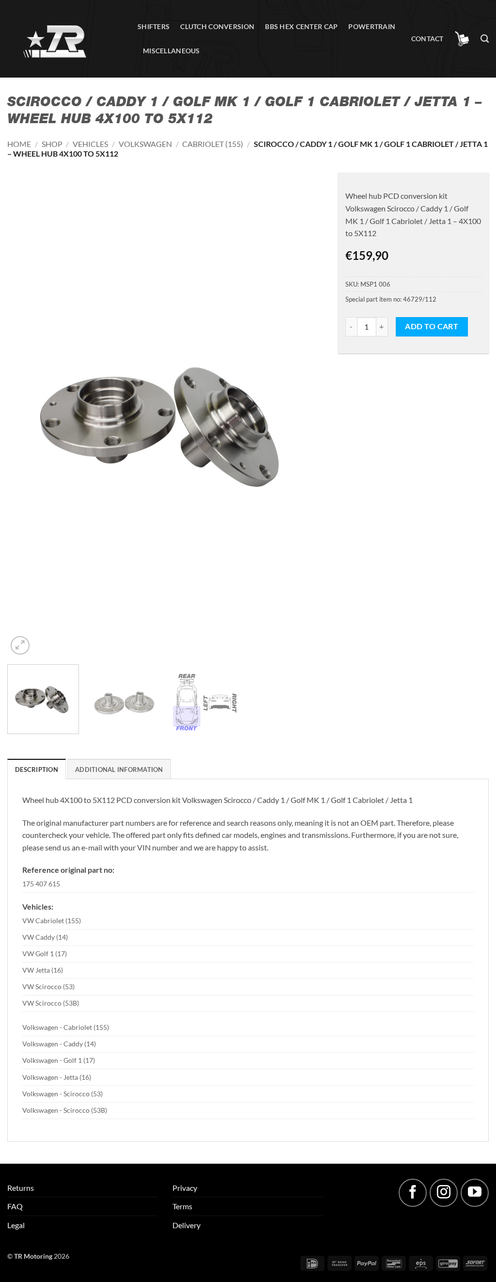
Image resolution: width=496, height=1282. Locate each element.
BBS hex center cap (301, 26)
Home (19, 143)
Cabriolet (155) (212, 143)
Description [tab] (36, 769)
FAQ (15, 1206)
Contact (427, 38)
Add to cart (431, 326)
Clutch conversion (217, 26)
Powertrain (371, 26)
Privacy (184, 1187)
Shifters (154, 26)
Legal (16, 1225)
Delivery (186, 1225)
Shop (52, 143)
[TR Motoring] (65, 39)
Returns (20, 1187)
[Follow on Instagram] (444, 1193)
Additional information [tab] (119, 769)
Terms (182, 1206)
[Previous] (25, 419)
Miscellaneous (171, 51)
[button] (462, 38)
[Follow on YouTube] (475, 1193)
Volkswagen (145, 143)
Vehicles (90, 143)
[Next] (304, 419)
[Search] (484, 39)
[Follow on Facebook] (413, 1193)
